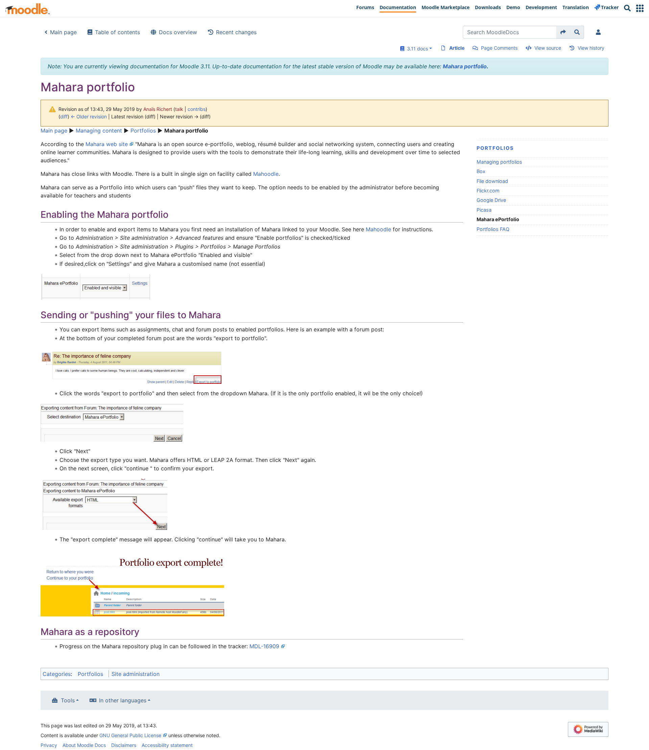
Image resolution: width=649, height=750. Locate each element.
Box (481, 171)
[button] (639, 8)
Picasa (484, 210)
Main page (63, 32)
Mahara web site (107, 144)
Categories (57, 674)
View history (591, 48)
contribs (197, 109)
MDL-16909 (264, 646)
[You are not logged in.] (599, 32)
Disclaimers (123, 745)
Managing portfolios (499, 162)
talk (179, 109)
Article (456, 48)
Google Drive (491, 200)
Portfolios (143, 130)
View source (547, 48)
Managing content (99, 130)
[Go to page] (563, 32)
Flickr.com (488, 190)
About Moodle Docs (84, 745)
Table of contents (117, 32)
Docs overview (178, 32)
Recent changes (236, 32)
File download (492, 181)
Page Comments (499, 48)
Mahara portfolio (465, 66)
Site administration (136, 674)
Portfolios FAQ (493, 229)
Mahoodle (266, 173)
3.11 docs (416, 48)
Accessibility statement (167, 745)
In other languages (122, 700)
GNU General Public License (130, 735)
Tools (68, 700)
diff (64, 116)
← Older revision (89, 116)
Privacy (49, 745)
